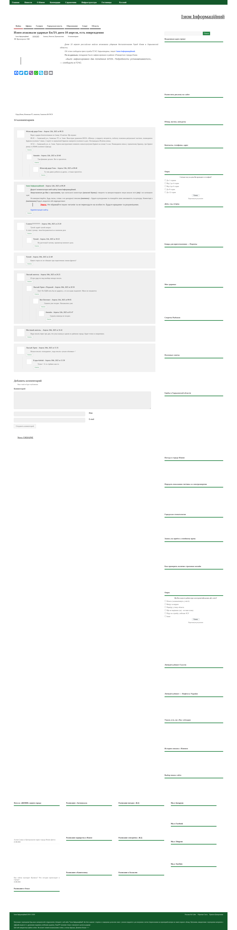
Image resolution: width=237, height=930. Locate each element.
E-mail (91, 419)
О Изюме (41, 2)
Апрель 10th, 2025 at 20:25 (50, 274)
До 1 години (171, 180)
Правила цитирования (216, 914)
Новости (28, 2)
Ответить (29, 150)
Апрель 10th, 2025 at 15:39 (55, 360)
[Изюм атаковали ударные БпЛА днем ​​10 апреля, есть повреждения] (15, 122)
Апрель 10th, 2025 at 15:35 (48, 348)
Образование (72, 26)
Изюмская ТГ (28, 114)
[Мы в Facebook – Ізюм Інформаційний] (194, 833)
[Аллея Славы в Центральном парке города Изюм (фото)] (40, 837)
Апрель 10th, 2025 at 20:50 (65, 287)
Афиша (28, 26)
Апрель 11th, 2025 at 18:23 (50, 239)
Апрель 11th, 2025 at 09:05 (61, 300)
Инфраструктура (89, 2)
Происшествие (59, 36)
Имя (90, 413)
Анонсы (45, 36)
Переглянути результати (195, 198)
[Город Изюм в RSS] (118, 917)
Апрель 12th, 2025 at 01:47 (63, 312)
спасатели (36, 114)
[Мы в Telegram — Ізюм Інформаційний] (194, 853)
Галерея (39, 26)
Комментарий (19, 389)
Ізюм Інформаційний (22, 36)
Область (95, 26)
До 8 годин (171, 189)
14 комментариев (73, 36)
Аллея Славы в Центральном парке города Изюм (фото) (34, 840)
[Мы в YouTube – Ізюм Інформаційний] (194, 874)
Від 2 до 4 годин (173, 183)
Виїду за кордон (173, 604)
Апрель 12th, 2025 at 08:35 (53, 131)
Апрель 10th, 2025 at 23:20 (51, 224)
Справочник (70, 2)
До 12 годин (171, 192)
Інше (168, 616)
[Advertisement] (86, 94)
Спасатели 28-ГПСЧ (46, 114)
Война (18, 26)
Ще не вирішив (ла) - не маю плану (180, 610)
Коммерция (55, 2)
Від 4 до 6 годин (173, 186)
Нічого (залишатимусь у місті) (178, 601)
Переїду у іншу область (175, 607)
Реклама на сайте (190, 914)
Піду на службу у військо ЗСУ (178, 613)
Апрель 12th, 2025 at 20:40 (51, 155)
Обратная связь (203, 914)
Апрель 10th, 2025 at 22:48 (43, 257)
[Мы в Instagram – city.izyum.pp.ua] (194, 814)
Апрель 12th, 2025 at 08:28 (55, 186)
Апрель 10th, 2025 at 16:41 (52, 330)
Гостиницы (107, 2)
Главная (15, 2)
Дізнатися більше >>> (82, 928)
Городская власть (54, 26)
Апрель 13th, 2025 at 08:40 (67, 168)
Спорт (84, 26)
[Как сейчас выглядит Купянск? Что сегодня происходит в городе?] (40, 875)
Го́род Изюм (19, 114)
